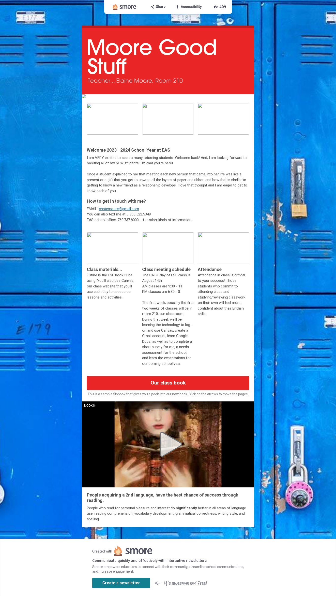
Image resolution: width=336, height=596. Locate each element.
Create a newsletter (121, 583)
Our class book (168, 383)
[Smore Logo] (124, 7)
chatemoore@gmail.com (119, 209)
